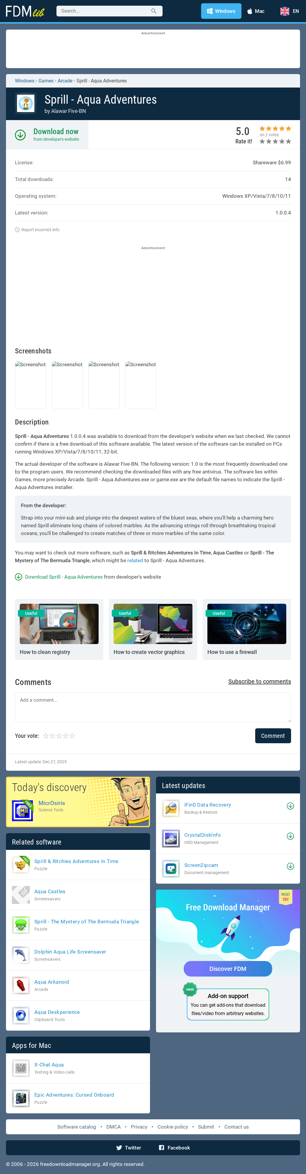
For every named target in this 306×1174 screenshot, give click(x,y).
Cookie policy (172, 1127)
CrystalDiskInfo (202, 835)
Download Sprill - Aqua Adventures (64, 577)
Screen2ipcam (201, 865)
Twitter (133, 1148)
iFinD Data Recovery (207, 805)
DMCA (113, 1127)
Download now (56, 131)
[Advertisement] (153, 49)
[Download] (290, 806)
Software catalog (76, 1127)
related (135, 560)
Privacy (139, 1127)
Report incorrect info (40, 229)
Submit (206, 1127)
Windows (24, 81)
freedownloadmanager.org (70, 1164)
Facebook (179, 1148)
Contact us (236, 1127)
